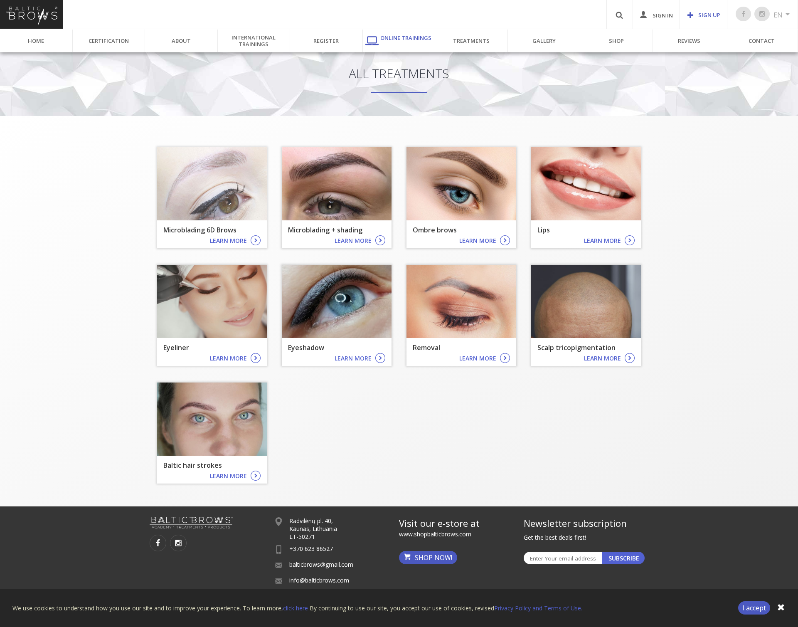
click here (295, 608)
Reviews (689, 40)
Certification (109, 40)
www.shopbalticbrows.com (435, 534)
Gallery (544, 40)
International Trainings (254, 41)
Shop (616, 40)
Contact (762, 40)
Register (326, 40)
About (181, 40)
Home (36, 40)
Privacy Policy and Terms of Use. (538, 608)
